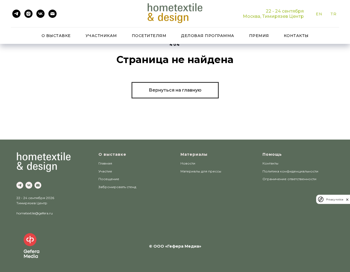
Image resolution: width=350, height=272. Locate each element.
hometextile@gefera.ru (34, 213)
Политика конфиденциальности (290, 171)
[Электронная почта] (52, 14)
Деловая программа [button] (207, 35)
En (319, 14)
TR (333, 14)
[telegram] (16, 14)
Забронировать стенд (117, 187)
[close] (347, 199)
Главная (105, 163)
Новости (187, 163)
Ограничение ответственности (289, 179)
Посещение (108, 179)
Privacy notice (334, 199)
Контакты (296, 35)
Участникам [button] (101, 35)
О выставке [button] (56, 35)
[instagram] (28, 14)
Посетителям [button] (149, 35)
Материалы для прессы (200, 171)
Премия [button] (259, 35)
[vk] (40, 14)
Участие (105, 171)
